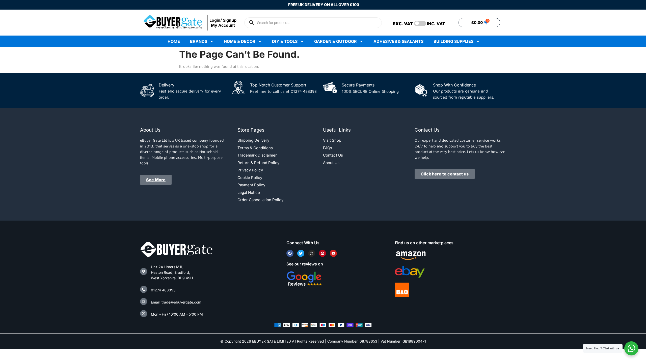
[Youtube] (333, 253)
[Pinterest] (322, 253)
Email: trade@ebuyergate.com (176, 302)
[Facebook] (289, 253)
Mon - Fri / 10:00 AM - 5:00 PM (177, 314)
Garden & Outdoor (335, 41)
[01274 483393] (143, 289)
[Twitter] (300, 253)
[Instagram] (311, 253)
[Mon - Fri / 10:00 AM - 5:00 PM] (143, 313)
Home (174, 41)
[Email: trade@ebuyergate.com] (143, 301)
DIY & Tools (285, 41)
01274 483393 (163, 290)
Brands (198, 41)
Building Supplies (453, 41)
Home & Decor (239, 41)
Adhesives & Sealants (398, 41)
